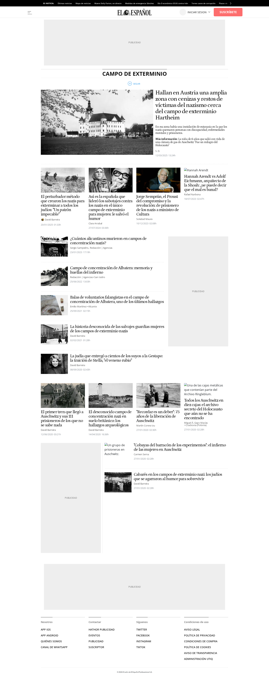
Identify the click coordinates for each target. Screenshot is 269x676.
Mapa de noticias (83, 3)
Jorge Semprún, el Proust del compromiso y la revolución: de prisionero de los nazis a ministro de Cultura (157, 205)
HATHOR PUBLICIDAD (102, 629)
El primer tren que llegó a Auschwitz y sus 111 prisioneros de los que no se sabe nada (62, 418)
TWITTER (141, 629)
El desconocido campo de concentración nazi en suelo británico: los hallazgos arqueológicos (110, 418)
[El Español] (134, 12)
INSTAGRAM (143, 641)
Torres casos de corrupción (203, 3)
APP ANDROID (49, 635)
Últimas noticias (65, 3)
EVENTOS (94, 635)
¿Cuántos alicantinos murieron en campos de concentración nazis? (108, 240)
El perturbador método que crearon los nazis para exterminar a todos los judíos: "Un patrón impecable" (62, 205)
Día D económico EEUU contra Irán (173, 3)
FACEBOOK (143, 635)
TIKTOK (140, 647)
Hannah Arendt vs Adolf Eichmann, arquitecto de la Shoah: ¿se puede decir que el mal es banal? (205, 183)
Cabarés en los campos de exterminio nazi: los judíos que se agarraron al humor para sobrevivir (178, 476)
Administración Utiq (198, 659)
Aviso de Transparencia (200, 653)
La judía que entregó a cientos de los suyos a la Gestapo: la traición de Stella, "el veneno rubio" (116, 358)
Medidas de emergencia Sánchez (139, 3)
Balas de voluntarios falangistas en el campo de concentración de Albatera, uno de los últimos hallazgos (117, 299)
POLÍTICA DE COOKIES (197, 647)
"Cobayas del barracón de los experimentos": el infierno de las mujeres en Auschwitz (180, 447)
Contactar (95, 622)
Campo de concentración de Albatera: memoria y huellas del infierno (111, 270)
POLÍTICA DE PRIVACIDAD (199, 635)
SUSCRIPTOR (96, 647)
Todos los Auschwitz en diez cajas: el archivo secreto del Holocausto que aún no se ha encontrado (203, 409)
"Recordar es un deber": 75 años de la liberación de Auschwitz (158, 416)
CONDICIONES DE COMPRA (200, 641)
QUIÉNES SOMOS (51, 641)
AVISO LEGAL (192, 629)
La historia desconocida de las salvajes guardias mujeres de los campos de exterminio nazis (117, 328)
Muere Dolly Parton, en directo (108, 3)
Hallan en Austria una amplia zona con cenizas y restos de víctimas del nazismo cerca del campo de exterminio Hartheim (191, 105)
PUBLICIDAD (96, 641)
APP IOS (46, 629)
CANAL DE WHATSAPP (54, 647)
